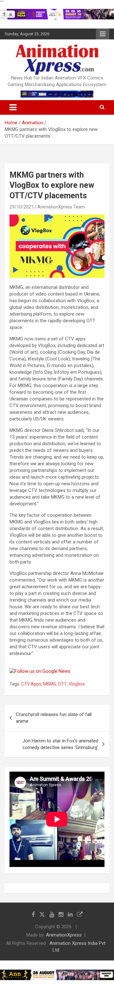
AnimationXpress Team (61, 206)
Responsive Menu (102, 34)
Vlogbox (77, 683)
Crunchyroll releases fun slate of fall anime (54, 718)
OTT (62, 683)
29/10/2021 (22, 206)
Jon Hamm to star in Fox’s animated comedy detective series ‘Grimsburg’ (60, 744)
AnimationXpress (64, 935)
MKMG (49, 683)
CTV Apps (31, 683)
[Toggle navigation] (13, 107)
